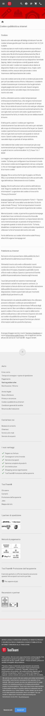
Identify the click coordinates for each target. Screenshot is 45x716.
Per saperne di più (11, 581)
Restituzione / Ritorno (10, 386)
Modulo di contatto (9, 426)
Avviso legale (6, 392)
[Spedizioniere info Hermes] (15, 524)
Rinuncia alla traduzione (10, 409)
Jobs (3, 501)
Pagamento (6, 379)
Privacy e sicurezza (9, 398)
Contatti (5, 494)
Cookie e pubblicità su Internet (13, 402)
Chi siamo (5, 490)
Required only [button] (8, 710)
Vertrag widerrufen (9, 382)
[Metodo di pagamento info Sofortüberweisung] (15, 548)
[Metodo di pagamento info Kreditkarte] (15, 558)
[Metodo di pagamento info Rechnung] (6, 553)
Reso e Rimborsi (8, 395)
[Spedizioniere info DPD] (6, 529)
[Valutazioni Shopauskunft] (13, 606)
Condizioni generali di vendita (12, 405)
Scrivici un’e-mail (8, 433)
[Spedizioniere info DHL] (6, 524)
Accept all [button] (20, 710)
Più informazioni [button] (24, 697)
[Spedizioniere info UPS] (15, 529)
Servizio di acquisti (8, 436)
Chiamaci (5, 429)
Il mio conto (6, 372)
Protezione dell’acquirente (11, 497)
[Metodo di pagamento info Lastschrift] (15, 553)
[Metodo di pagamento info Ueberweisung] (6, 548)
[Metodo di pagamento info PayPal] (6, 558)
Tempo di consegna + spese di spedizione (17, 376)
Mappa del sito (7, 504)
